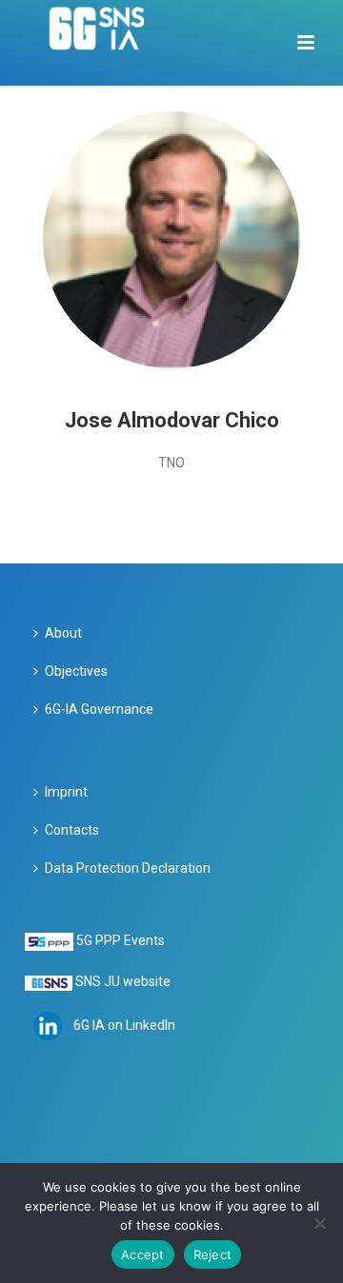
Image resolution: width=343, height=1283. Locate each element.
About (63, 633)
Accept (143, 1254)
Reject (212, 1254)
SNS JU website (123, 981)
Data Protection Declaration (128, 868)
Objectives (76, 671)
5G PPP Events (120, 940)
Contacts (72, 830)
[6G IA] (107, 43)
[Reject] (319, 1223)
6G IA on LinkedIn (124, 1025)
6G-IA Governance (99, 709)
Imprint (66, 791)
